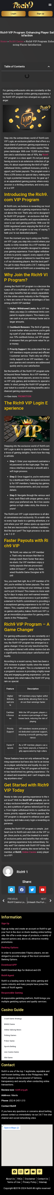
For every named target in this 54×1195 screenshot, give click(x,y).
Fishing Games (10, 1035)
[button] (50, 5)
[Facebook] (14, 1171)
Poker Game (9, 1041)
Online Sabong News (12, 1030)
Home (3, 41)
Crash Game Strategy (13, 1019)
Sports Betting (10, 1046)
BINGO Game (9, 1024)
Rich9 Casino (16, 41)
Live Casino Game (11, 1052)
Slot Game (8, 1057)
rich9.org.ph (21, 1090)
